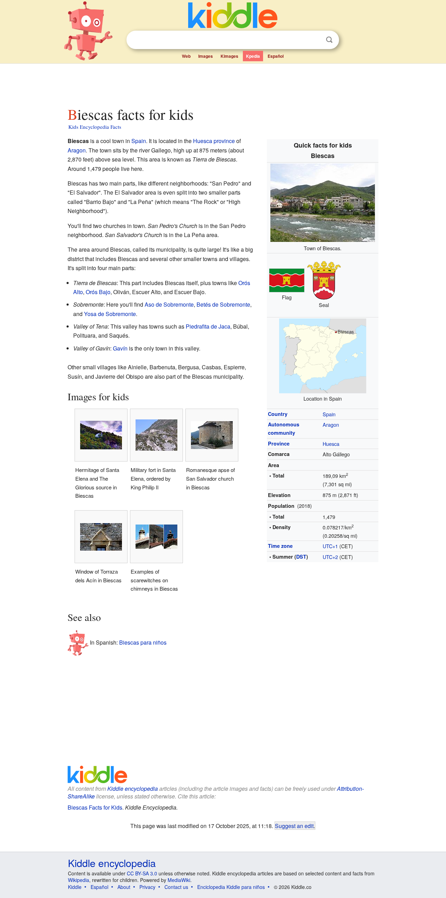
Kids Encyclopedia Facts (94, 126)
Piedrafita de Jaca (208, 326)
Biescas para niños (143, 642)
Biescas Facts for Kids (95, 807)
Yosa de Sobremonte (110, 314)
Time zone (280, 545)
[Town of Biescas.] (322, 201)
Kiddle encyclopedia (132, 789)
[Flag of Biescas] (287, 279)
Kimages (229, 56)
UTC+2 (330, 556)
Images (205, 56)
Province (279, 443)
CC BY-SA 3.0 (142, 873)
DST (301, 556)
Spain (329, 414)
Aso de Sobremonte (169, 304)
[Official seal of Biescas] (324, 279)
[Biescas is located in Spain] (322, 355)
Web (186, 56)
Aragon (331, 424)
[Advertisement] (223, 83)
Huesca (331, 443)
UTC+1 (330, 546)
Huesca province (214, 141)
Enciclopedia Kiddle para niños (231, 886)
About (123, 886)
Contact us (176, 886)
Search (329, 40)
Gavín (120, 348)
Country (277, 413)
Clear (315, 40)
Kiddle (75, 886)
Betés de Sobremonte (223, 304)
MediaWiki (179, 879)
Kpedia (253, 56)
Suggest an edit (294, 825)
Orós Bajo (98, 292)
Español (276, 56)
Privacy (147, 886)
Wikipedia (78, 879)
